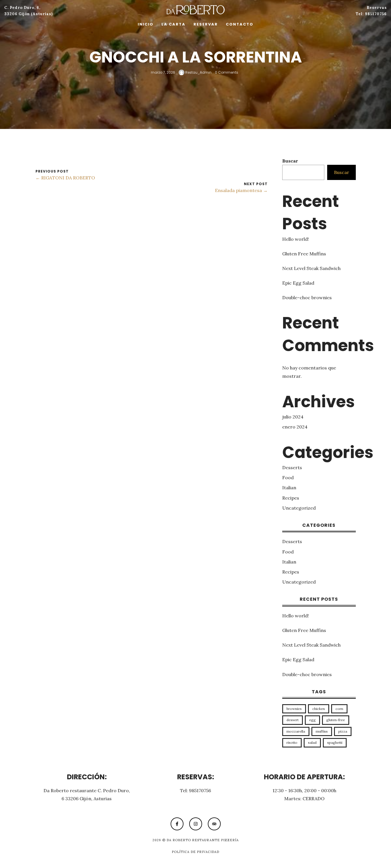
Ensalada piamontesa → (241, 190)
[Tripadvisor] (214, 823)
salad (312, 742)
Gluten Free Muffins (304, 254)
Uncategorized (299, 508)
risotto (292, 742)
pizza (342, 731)
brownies (294, 708)
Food (288, 477)
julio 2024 (292, 417)
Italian (289, 487)
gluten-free (335, 720)
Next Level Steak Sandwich (311, 268)
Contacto (239, 24)
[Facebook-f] (177, 823)
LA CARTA (173, 24)
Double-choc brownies (307, 297)
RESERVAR (205, 24)
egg (312, 720)
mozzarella (296, 731)
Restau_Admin (198, 72)
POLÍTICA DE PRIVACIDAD (195, 852)
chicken (318, 708)
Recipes (290, 498)
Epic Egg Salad (298, 283)
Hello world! (295, 239)
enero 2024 (294, 427)
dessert (293, 720)
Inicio (145, 24)
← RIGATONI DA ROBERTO (65, 178)
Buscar (290, 161)
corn (339, 708)
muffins (322, 731)
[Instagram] (195, 823)
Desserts (292, 467)
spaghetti (334, 742)
